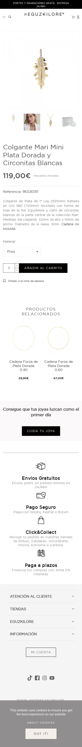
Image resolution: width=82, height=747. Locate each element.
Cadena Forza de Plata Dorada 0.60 (58, 365)
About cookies (41, 722)
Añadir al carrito (43, 268)
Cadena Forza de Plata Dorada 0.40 (23, 365)
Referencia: (12, 191)
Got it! (41, 734)
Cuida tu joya (41, 431)
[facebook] (37, 678)
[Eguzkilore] (41, 14)
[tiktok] (29, 678)
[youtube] (52, 678)
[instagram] (44, 678)
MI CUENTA (41, 652)
